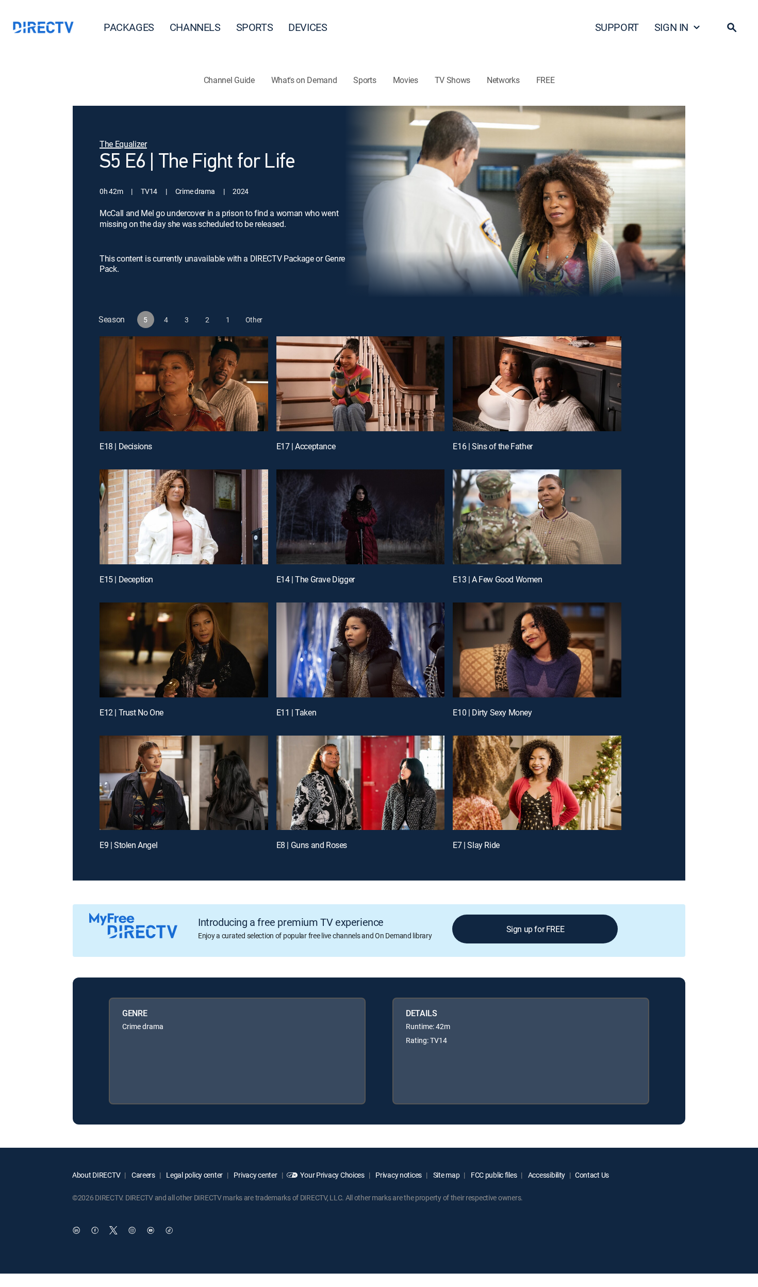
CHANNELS (195, 27)
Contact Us (592, 1175)
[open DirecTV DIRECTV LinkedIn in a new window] (76, 1231)
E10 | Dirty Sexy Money (492, 712)
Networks (503, 80)
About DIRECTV (96, 1175)
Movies (405, 80)
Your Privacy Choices (332, 1175)
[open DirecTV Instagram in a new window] (132, 1231)
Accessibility (545, 1175)
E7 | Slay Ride (476, 845)
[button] (732, 27)
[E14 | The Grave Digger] (360, 516)
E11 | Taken (296, 712)
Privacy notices (398, 1175)
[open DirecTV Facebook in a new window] (95, 1231)
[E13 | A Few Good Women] (537, 516)
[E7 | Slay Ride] (537, 783)
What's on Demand (304, 80)
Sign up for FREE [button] (535, 929)
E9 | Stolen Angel (128, 845)
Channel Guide (229, 80)
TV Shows (452, 80)
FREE (545, 80)
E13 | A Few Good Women (497, 579)
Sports (364, 80)
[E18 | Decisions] (184, 383)
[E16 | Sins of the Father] (537, 383)
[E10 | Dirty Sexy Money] (537, 649)
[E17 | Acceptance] (360, 383)
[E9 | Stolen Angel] (184, 783)
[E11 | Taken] (360, 649)
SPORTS (254, 27)
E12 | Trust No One (131, 712)
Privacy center (255, 1175)
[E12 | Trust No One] (184, 649)
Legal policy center (194, 1175)
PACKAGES (129, 27)
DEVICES (307, 27)
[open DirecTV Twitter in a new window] (113, 1231)
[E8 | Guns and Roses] (360, 783)
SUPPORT (617, 27)
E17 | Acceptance (306, 446)
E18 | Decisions (126, 446)
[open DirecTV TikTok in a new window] (169, 1231)
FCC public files (493, 1175)
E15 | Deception (126, 579)
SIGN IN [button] (671, 27)
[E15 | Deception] (184, 516)
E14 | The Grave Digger (315, 579)
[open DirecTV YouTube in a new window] (150, 1231)
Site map (445, 1175)
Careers (142, 1175)
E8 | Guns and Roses (311, 845)
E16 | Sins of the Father (492, 446)
